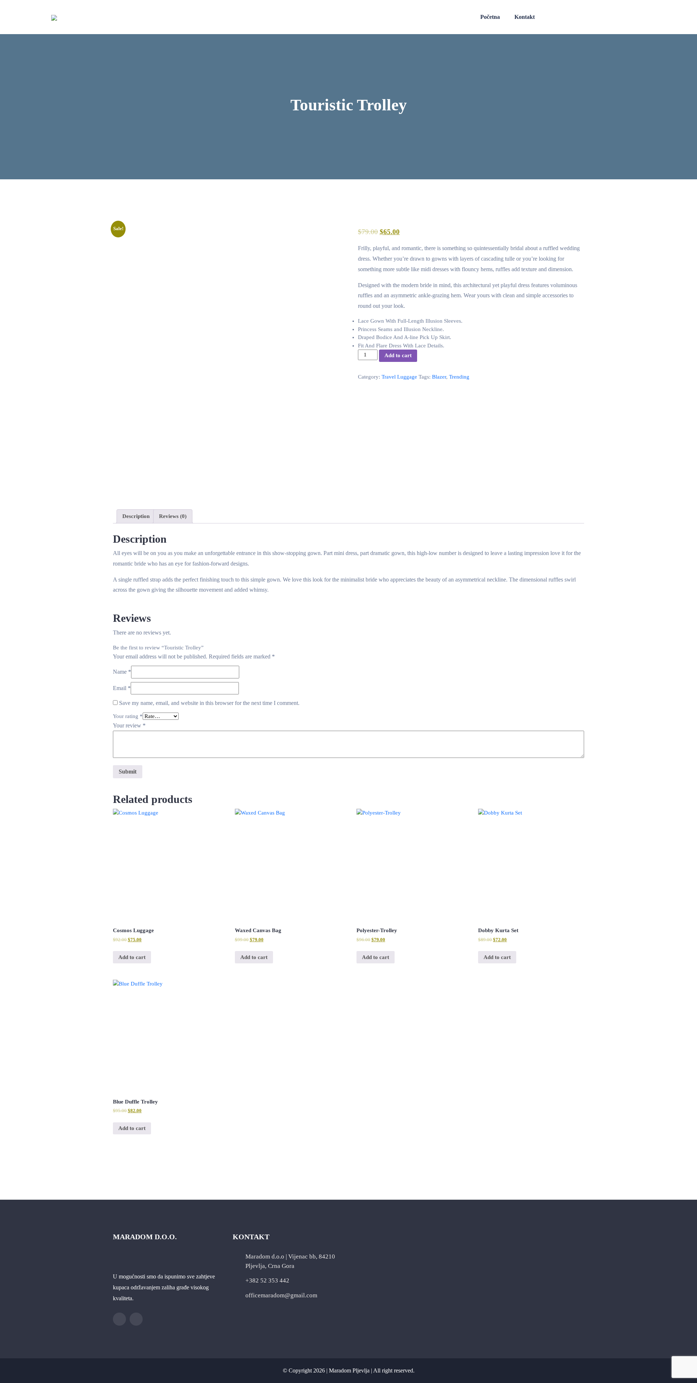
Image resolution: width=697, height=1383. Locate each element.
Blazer (439, 377)
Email (122, 688)
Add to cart (398, 355)
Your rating (128, 716)
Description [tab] (136, 516)
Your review (129, 725)
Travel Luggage (399, 377)
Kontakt (524, 17)
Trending (459, 377)
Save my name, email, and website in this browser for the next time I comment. (209, 703)
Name (122, 672)
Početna (490, 17)
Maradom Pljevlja (349, 1370)
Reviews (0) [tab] (173, 516)
